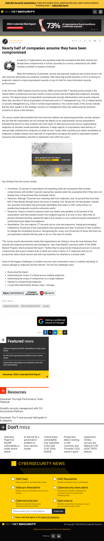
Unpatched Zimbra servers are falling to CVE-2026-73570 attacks (91, 444)
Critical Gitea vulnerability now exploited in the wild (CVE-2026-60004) (51, 444)
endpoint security (10, 306)
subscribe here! (60, 5)
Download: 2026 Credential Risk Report (21, 374)
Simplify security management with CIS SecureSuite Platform (21, 410)
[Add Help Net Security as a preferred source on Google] (99, 40)
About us (57, 529)
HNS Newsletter (67, 479)
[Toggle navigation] (100, 12)
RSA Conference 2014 (30, 306)
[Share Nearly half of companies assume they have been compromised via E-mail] (94, 40)
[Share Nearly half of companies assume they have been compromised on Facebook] (80, 40)
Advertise (66, 529)
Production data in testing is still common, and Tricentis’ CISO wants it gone (72, 444)
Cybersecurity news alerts (72, 487)
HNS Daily (22, 479)
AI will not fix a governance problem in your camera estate (31, 443)
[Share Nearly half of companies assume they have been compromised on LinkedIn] (90, 40)
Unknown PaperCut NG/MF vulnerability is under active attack (11, 444)
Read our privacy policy (43, 529)
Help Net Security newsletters (20, 3)
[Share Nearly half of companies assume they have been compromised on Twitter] (85, 40)
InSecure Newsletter (28, 487)
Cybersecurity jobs (27, 500)
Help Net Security (16, 40)
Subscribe (58, 511)
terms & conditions (50, 517)
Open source (64, 500)
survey (46, 306)
